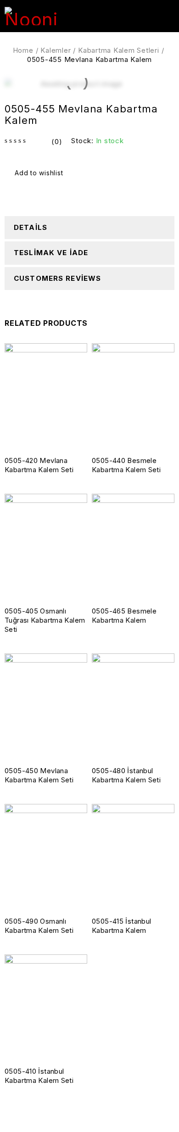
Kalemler (55, 50)
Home (23, 50)
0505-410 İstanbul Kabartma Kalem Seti (39, 1076)
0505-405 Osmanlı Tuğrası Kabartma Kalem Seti (45, 620)
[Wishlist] (35, 172)
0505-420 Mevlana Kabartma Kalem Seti (39, 465)
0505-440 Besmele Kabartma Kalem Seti (126, 465)
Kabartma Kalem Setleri (118, 50)
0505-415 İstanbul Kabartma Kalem (121, 926)
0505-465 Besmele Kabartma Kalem (124, 616)
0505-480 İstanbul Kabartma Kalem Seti (126, 775)
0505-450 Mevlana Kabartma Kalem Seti (39, 775)
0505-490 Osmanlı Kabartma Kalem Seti (39, 926)
